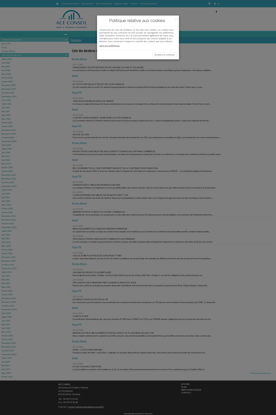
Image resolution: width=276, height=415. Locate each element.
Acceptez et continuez (164, 54)
